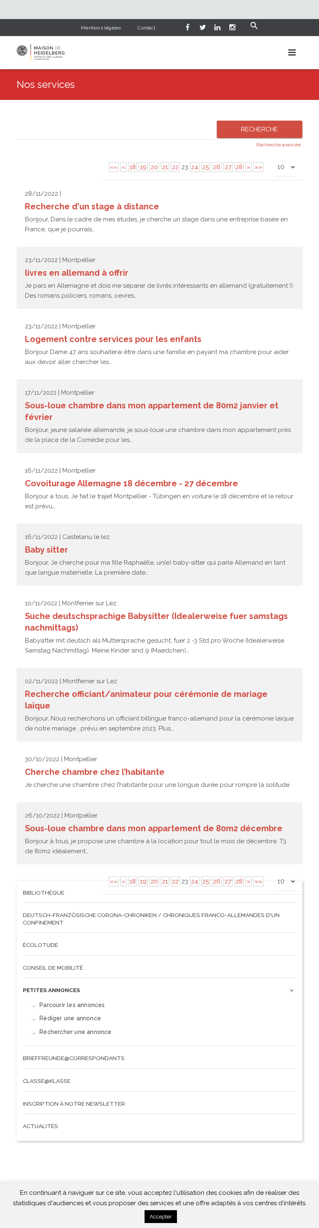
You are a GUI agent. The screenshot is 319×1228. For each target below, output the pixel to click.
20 (154, 167)
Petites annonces (51, 990)
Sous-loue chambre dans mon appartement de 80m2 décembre (153, 828)
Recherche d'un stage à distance (92, 206)
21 (165, 167)
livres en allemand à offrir (76, 273)
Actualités (40, 1126)
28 (239, 167)
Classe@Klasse (47, 1081)
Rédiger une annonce (70, 1018)
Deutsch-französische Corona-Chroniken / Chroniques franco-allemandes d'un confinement (151, 919)
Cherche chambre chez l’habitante (94, 772)
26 (217, 167)
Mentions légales (101, 28)
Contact (146, 28)
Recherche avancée (278, 145)
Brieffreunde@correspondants (74, 1058)
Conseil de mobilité (53, 967)
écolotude (40, 945)
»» (258, 167)
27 (228, 167)
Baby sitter (46, 550)
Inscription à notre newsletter (74, 1103)
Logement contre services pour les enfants (113, 339)
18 (133, 167)
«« (114, 167)
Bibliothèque (43, 892)
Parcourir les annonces (72, 1005)
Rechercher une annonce (75, 1032)
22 (175, 167)
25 (205, 167)
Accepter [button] (161, 1216)
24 (194, 167)
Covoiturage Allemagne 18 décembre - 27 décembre (131, 483)
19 (143, 167)
